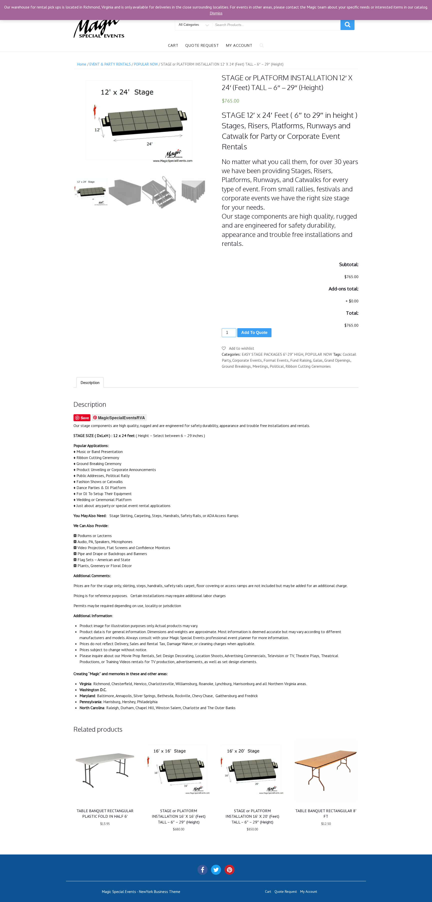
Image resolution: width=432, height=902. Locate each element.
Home (81, 64)
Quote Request (202, 45)
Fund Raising (300, 360)
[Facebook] (203, 870)
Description (90, 382)
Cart (173, 45)
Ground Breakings (236, 366)
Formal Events (276, 360)
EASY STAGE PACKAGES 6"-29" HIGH (272, 354)
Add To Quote (254, 332)
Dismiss (216, 13)
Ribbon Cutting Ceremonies (308, 366)
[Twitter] (216, 870)
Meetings (260, 366)
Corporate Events (247, 360)
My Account (239, 45)
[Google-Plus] (229, 870)
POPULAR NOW (146, 64)
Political (277, 366)
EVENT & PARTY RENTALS (110, 64)
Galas (317, 360)
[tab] (90, 382)
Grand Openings (337, 360)
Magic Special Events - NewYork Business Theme (141, 891)
